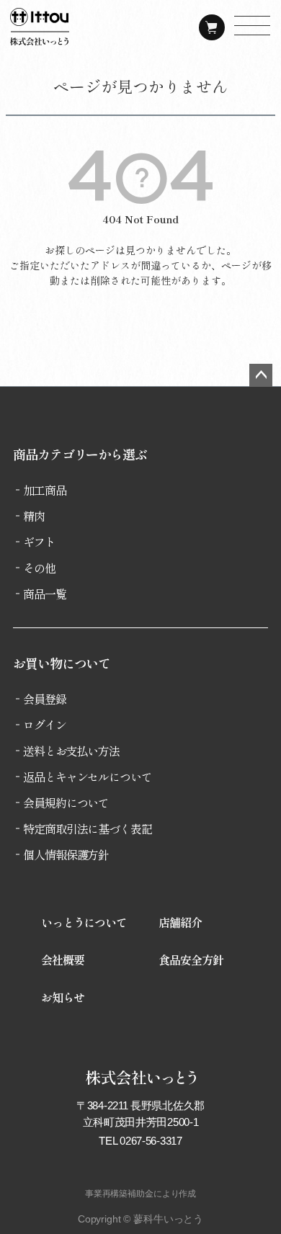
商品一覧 (44, 593)
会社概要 (62, 959)
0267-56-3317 (151, 1141)
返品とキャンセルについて (87, 776)
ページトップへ (260, 375)
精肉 (34, 515)
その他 (39, 567)
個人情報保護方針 (66, 854)
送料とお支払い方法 (71, 750)
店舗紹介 (180, 922)
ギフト (39, 541)
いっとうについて (84, 922)
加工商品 (44, 489)
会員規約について (66, 802)
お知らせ (62, 997)
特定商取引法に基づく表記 (87, 828)
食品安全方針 (191, 959)
